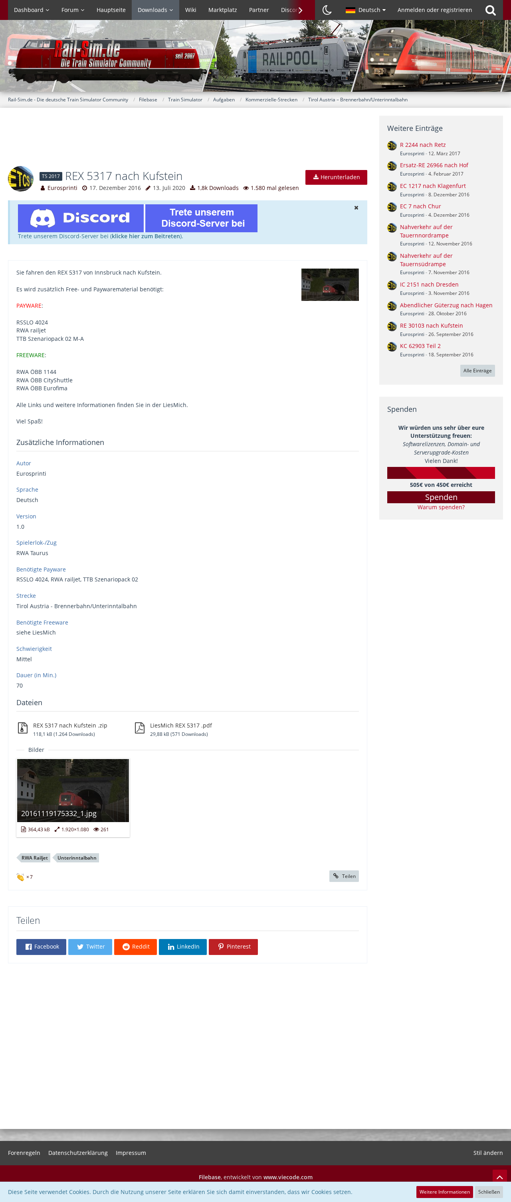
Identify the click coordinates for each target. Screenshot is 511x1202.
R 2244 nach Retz (423, 144)
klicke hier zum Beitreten (146, 236)
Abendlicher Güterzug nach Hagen (446, 305)
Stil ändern (488, 1153)
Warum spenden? (441, 507)
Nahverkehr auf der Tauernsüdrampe (426, 260)
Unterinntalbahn (77, 857)
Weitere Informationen (445, 1191)
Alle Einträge (477, 370)
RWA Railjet (35, 857)
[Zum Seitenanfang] (500, 1177)
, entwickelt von (256, 1177)
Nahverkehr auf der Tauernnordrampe (426, 231)
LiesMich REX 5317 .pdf (181, 725)
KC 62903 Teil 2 (420, 346)
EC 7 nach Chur (420, 206)
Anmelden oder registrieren (435, 10)
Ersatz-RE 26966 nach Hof (434, 165)
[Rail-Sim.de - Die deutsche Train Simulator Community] (255, 60)
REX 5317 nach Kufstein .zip (70, 725)
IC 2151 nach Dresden (429, 284)
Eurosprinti (62, 188)
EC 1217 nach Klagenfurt (433, 186)
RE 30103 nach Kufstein (431, 325)
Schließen (489, 1191)
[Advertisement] (187, 142)
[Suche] (490, 10)
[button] (366, 10)
